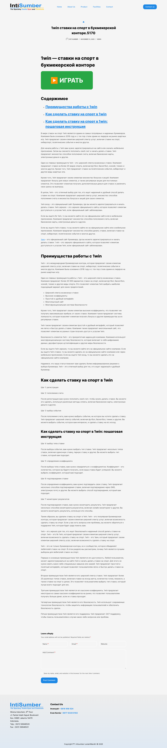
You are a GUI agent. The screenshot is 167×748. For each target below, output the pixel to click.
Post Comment (49, 680)
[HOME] (83, 22)
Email (74, 644)
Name (46, 644)
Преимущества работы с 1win (71, 107)
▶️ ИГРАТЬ (66, 80)
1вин (43, 239)
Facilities (97, 7)
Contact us (150, 7)
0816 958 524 (67, 709)
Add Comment (49, 652)
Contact (109, 7)
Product (84, 7)
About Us (71, 7)
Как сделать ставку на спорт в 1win (76, 114)
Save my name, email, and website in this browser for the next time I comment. (72, 673)
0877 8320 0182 (70, 713)
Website (104, 644)
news (99, 39)
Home (59, 7)
